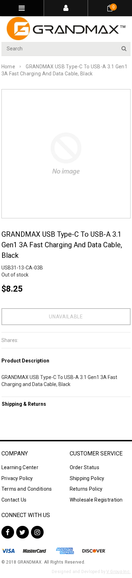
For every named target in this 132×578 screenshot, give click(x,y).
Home (8, 66)
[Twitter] (22, 532)
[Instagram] (37, 532)
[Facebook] (7, 532)
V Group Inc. (118, 571)
